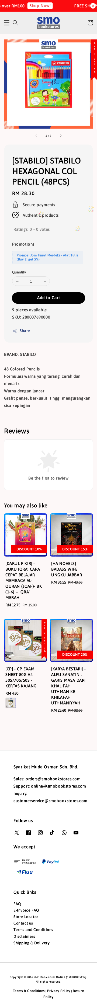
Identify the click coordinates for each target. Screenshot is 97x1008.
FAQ (17, 904)
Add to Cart (48, 297)
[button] (7, 23)
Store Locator (25, 917)
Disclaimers (24, 936)
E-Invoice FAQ (26, 910)
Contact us (23, 923)
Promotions (23, 244)
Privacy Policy (58, 991)
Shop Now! (37, 5)
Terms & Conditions (29, 991)
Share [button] (25, 331)
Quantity (19, 272)
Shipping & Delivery (31, 943)
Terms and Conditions (33, 929)
